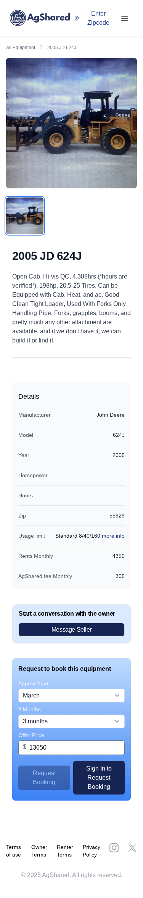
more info (113, 536)
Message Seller (71, 629)
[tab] (24, 215)
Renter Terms (65, 851)
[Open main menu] (125, 18)
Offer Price (31, 735)
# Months (29, 709)
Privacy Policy (91, 851)
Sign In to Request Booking (99, 777)
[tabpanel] (71, 123)
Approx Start (33, 683)
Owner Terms (39, 851)
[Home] (41, 18)
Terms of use (13, 851)
